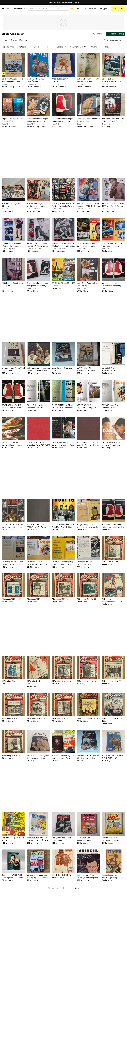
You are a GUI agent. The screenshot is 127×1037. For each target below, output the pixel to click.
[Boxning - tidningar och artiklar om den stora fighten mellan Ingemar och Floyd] (38, 189)
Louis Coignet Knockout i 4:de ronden (62, 369)
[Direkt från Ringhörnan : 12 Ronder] (13, 824)
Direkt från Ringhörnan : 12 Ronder (13, 839)
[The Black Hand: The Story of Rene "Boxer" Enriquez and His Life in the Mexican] (113, 104)
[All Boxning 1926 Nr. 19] (13, 667)
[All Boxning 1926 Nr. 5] (13, 741)
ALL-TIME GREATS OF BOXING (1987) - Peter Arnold (36, 525)
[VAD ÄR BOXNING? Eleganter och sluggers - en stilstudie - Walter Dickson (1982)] (88, 391)
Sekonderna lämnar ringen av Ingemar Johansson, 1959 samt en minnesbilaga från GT (38, 284)
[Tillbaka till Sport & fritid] (3, 40)
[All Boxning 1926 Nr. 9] (38, 704)
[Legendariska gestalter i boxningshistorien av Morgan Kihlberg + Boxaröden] (88, 229)
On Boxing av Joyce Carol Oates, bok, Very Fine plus (12, 563)
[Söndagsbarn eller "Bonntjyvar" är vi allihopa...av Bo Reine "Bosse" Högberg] (88, 548)
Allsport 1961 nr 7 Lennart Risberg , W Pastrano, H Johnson (37, 244)
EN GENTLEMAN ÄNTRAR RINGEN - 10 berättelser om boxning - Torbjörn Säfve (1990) (63, 406)
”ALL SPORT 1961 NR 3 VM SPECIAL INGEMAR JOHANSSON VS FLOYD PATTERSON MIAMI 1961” (88, 80)
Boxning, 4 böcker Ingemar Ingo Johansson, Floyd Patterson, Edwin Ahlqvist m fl (63, 756)
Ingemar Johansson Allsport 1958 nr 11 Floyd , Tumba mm (113, 204)
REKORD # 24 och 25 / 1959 (63, 283)
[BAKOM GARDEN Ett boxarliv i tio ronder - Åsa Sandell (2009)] (63, 428)
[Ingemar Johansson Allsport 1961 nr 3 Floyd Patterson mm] (63, 229)
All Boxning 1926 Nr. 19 (11, 681)
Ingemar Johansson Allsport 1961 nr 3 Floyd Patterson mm (63, 244)
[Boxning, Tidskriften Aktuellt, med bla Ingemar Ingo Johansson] (88, 861)
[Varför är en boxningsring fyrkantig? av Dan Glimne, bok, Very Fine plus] (63, 548)
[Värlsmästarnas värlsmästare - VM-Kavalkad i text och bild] (38, 354)
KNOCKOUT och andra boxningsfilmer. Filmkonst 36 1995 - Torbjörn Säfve (13, 443)
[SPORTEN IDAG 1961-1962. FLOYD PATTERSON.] (113, 741)
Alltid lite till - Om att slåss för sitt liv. (12, 284)
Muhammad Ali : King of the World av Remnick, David (88, 756)
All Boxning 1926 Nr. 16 (61, 681)
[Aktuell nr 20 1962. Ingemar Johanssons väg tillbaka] (38, 741)
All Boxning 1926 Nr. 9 (36, 718)
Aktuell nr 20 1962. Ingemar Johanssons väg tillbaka (38, 756)
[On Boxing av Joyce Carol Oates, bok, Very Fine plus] (13, 548)
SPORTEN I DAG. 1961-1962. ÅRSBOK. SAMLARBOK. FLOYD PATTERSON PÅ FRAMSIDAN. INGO (36, 80)
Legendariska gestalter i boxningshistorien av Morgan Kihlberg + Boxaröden (87, 244)
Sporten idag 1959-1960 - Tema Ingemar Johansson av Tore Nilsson (13, 876)
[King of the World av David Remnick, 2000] (88, 269)
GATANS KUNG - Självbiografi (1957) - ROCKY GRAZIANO (111, 369)
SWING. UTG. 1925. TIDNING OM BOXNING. (86, 369)
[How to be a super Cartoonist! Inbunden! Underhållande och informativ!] (113, 824)
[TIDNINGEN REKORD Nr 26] (63, 861)
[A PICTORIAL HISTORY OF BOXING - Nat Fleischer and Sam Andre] (88, 428)
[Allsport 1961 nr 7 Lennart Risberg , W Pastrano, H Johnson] (38, 229)
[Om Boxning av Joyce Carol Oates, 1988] (13, 354)
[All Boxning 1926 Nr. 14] (63, 585)
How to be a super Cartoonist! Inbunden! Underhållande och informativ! (111, 839)
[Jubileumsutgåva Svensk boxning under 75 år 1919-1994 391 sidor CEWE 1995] (38, 824)
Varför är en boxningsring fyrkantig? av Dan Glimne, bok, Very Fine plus (62, 563)
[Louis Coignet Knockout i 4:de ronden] (63, 354)
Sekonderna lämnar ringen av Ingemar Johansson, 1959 (37, 120)
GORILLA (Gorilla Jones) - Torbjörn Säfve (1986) (37, 406)
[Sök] (58, 8)
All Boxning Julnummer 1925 (88, 718)
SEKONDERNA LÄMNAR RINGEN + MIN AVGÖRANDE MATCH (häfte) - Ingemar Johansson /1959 (13, 406)
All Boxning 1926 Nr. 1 (61, 718)
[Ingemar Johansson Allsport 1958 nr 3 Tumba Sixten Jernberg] (13, 229)
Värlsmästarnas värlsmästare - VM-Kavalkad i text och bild (38, 369)
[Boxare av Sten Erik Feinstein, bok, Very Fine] (38, 548)
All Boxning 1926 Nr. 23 (11, 599)
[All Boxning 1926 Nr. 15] (113, 548)
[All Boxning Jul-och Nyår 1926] (113, 704)
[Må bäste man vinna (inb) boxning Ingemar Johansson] (38, 861)
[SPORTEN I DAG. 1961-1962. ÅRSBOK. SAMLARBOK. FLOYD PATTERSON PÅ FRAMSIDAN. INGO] (38, 65)
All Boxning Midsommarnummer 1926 (112, 600)
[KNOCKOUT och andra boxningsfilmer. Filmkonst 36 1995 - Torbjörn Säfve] (13, 428)
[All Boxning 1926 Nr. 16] (63, 667)
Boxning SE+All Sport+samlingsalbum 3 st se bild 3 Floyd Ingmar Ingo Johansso (113, 80)
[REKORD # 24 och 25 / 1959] (63, 269)
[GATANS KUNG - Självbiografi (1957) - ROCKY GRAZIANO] (113, 354)
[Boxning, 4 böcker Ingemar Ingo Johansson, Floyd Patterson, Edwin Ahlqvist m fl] (63, 741)
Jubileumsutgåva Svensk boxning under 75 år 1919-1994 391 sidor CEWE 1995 (38, 839)
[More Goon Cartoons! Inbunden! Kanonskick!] (88, 824)
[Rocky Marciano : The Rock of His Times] (63, 824)
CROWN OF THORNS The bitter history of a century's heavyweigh (13, 525)
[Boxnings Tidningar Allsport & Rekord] (13, 189)
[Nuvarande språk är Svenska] (72, 8)
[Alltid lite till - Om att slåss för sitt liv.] (13, 269)
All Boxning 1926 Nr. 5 (11, 755)
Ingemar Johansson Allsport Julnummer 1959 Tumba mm (88, 204)
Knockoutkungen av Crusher (60, 80)
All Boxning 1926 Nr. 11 (36, 599)
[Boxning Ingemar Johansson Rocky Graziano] (88, 104)
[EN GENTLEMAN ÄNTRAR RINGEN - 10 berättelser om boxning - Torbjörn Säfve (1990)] (63, 391)
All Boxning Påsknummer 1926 (37, 682)
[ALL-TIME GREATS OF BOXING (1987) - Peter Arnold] (38, 510)
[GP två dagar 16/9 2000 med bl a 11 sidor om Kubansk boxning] (113, 428)
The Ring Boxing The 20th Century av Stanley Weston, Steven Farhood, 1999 (63, 204)
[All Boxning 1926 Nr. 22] (88, 585)
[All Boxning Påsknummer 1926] (38, 667)
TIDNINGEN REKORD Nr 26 (63, 875)
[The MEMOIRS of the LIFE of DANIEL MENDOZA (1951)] (38, 428)
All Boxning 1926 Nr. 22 (86, 599)
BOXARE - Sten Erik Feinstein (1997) (110, 406)
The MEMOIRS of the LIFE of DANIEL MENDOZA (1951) (38, 443)
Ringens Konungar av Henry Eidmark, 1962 (13, 120)
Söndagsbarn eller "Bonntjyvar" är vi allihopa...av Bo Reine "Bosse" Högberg (86, 563)
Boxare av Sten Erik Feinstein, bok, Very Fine (37, 563)
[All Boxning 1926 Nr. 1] (63, 704)
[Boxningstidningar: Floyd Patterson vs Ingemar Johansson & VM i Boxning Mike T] (113, 229)
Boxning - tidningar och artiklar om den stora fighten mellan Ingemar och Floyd (38, 204)
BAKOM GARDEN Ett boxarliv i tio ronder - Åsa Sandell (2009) (62, 443)
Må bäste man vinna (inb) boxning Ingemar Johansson (38, 876)
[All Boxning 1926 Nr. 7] (13, 704)
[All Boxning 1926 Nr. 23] (13, 585)
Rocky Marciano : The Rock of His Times (63, 839)
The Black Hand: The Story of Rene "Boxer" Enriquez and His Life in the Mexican (113, 120)
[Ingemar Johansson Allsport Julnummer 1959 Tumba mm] (88, 189)
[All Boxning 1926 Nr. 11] (38, 585)
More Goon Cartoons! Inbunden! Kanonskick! (86, 839)
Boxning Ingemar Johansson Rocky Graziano (88, 120)
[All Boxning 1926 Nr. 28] (113, 667)
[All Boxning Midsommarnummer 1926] (113, 585)
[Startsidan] (20, 8)
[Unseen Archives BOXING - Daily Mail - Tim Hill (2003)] (63, 510)
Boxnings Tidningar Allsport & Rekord (13, 204)
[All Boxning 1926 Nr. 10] (88, 667)
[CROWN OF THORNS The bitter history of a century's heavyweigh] (13, 510)
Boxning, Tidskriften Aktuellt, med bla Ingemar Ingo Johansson (87, 876)
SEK (79, 8)
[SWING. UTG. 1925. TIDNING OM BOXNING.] (88, 354)
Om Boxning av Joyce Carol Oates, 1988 (13, 369)
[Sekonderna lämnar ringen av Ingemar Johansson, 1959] (38, 104)
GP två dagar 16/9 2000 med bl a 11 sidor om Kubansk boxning (112, 443)
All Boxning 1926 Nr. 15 (111, 562)
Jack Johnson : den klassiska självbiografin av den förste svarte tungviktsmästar (112, 876)
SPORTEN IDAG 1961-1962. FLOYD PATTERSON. (113, 756)
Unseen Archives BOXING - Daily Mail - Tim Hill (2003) (63, 525)
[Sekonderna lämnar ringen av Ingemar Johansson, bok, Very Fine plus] (113, 510)
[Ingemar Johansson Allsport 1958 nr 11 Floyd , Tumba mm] (113, 189)
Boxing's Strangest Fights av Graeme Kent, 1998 (12, 80)
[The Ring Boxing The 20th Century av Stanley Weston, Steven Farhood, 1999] (63, 189)
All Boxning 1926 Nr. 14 (61, 599)
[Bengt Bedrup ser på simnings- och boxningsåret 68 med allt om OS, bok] (88, 510)
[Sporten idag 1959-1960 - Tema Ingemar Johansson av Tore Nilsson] (13, 861)
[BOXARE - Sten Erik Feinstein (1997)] (113, 391)
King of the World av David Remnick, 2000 (88, 284)
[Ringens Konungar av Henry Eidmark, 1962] (13, 104)
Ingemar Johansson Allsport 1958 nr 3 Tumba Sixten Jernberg (13, 244)
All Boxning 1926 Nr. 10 (86, 681)
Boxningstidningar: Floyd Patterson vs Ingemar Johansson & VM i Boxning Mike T (113, 244)
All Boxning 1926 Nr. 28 (111, 681)
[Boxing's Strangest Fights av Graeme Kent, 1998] (13, 65)
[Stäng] (125, 2)
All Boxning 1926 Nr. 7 (11, 718)
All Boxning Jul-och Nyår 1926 (112, 719)
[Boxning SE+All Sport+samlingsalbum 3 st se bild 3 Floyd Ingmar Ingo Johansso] (113, 65)
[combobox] (44, 8)
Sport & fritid (11, 40)
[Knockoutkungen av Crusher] (63, 65)
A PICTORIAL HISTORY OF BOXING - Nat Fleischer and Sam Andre (88, 443)
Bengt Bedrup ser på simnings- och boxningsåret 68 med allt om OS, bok (88, 525)
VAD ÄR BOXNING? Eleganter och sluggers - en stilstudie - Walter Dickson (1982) (88, 406)
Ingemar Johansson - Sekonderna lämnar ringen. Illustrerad (113, 284)
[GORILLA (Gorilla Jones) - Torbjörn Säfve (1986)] (38, 391)
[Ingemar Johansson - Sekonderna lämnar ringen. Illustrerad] (113, 269)
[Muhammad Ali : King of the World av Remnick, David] (88, 741)
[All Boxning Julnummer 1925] (88, 704)
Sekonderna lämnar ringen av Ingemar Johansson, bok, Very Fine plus (113, 525)
